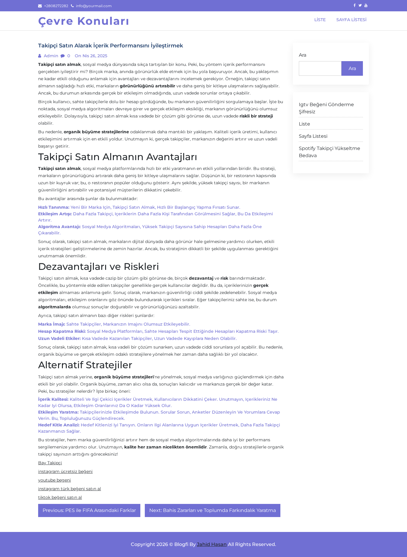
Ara (302, 55)
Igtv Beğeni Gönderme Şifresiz (326, 108)
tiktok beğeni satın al (60, 497)
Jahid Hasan (212, 544)
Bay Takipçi (50, 462)
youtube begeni (54, 480)
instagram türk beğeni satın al (69, 488)
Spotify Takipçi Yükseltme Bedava (329, 152)
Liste (304, 124)
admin (50, 55)
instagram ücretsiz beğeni (65, 471)
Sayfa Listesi (313, 136)
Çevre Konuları (84, 20)
